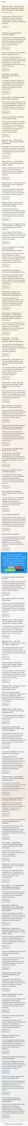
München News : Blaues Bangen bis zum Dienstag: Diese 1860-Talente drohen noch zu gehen (13, 621)
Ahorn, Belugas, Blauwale (11, 514)
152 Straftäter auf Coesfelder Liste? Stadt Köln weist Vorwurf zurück (13, 493)
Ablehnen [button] (18, 567)
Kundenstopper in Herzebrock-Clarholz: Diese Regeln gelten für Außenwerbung (13, 778)
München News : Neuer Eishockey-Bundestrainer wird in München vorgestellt (14, 184)
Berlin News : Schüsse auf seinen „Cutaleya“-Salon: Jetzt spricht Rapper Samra (13, 865)
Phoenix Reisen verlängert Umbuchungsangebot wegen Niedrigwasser (11, 1099)
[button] (26, 2)
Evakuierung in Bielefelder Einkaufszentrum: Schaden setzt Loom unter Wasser (13, 728)
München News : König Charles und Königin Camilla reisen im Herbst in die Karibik (12, 204)
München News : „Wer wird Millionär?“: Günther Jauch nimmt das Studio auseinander (13, 643)
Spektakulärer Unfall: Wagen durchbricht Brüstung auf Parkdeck (11, 974)
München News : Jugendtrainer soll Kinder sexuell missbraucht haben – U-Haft (13, 163)
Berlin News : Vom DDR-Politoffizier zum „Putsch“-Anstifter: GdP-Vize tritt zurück (12, 339)
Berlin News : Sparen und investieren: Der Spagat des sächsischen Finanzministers (12, 293)
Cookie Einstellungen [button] (10, 570)
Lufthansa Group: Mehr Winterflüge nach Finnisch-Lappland (11, 75)
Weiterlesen (5, 27)
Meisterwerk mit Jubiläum (10, 534)
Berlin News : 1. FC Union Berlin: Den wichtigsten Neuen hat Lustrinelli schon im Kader (13, 887)
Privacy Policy (20, 570)
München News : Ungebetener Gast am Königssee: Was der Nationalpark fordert (14, 687)
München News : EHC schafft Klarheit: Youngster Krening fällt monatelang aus (13, 710)
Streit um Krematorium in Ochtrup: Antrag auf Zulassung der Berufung (14, 821)
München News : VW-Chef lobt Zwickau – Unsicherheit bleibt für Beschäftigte (13, 141)
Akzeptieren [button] (11, 567)
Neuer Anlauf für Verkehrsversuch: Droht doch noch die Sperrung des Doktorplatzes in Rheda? (14, 427)
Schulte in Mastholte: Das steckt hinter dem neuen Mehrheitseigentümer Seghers (13, 249)
